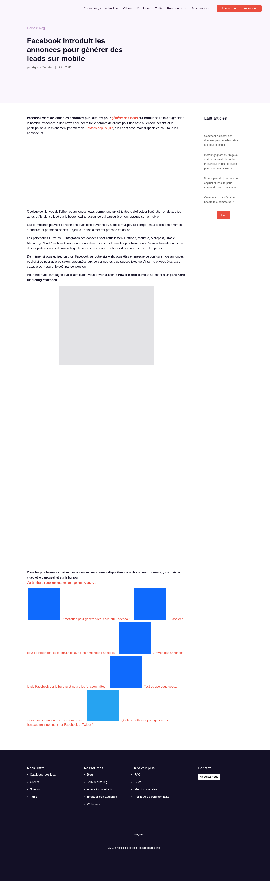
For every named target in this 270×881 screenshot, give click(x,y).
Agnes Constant (43, 67)
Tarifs (158, 8)
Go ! (223, 215)
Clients (127, 8)
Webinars (93, 804)
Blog (90, 774)
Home (31, 28)
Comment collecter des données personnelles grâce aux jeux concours (221, 140)
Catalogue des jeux (43, 774)
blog (42, 28)
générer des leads (125, 118)
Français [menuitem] (137, 834)
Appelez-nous (209, 776)
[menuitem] (135, 834)
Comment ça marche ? (99, 8)
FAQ (137, 774)
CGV (138, 782)
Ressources (175, 8)
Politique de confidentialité (152, 796)
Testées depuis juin (99, 128)
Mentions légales (146, 789)
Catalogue (144, 8)
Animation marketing (100, 789)
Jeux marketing (97, 782)
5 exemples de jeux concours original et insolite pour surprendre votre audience (222, 183)
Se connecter (200, 8)
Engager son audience (102, 796)
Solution (35, 789)
